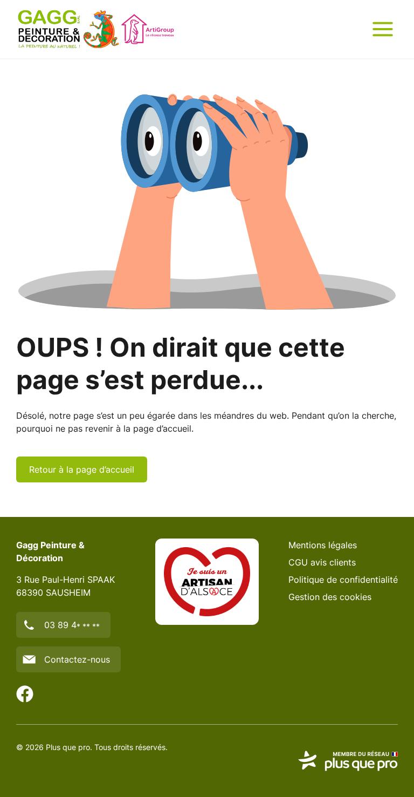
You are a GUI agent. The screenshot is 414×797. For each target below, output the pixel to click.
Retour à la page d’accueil (81, 469)
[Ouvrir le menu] (383, 29)
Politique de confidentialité (343, 579)
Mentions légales (322, 545)
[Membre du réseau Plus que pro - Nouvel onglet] (348, 761)
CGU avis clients (322, 562)
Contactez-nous (77, 659)
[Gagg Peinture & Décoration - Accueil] (96, 29)
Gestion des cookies (329, 596)
